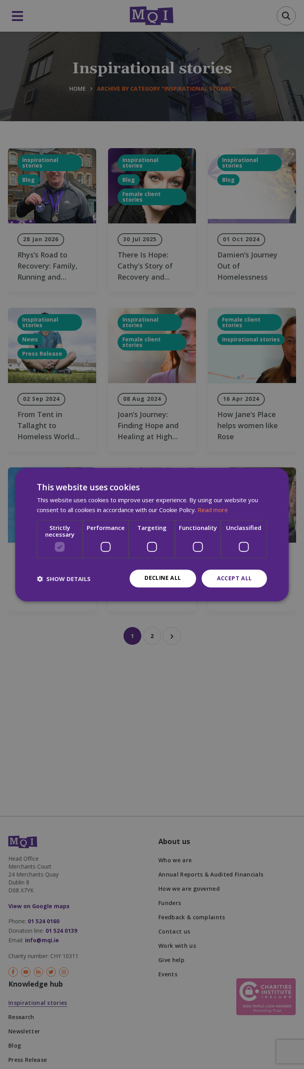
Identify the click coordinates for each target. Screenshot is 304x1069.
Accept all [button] (234, 578)
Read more (213, 510)
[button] (64, 578)
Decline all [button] (162, 578)
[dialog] (152, 535)
